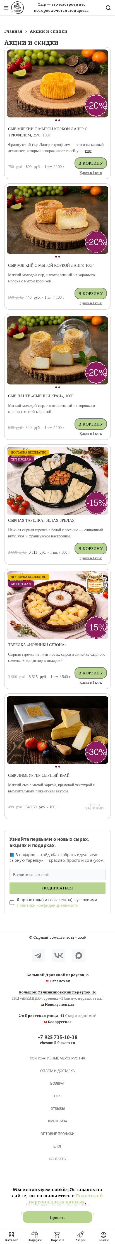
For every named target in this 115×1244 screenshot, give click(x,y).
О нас (57, 1096)
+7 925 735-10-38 (58, 1037)
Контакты (57, 1158)
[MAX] (78, 955)
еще (88, 151)
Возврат (57, 1083)
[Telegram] (38, 955)
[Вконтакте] (58, 955)
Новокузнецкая (57, 999)
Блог (57, 1146)
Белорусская (57, 1019)
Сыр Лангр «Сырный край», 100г (40, 396)
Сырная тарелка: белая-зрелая (41, 520)
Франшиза (57, 1121)
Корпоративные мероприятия (57, 1058)
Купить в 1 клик (91, 173)
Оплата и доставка (57, 1070)
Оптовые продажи (57, 1133)
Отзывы (58, 1108)
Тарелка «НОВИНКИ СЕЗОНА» (37, 645)
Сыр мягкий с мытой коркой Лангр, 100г (51, 265)
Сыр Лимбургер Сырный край (39, 775)
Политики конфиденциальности (47, 905)
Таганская (58, 978)
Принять (57, 1217)
